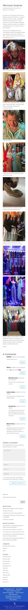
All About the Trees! (8, 511)
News (4, 550)
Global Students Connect (9, 546)
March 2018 (6, 572)
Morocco (5, 10)
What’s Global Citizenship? (13, 591)
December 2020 (7, 556)
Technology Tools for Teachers (13, 596)
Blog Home (5, 494)
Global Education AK (9, 589)
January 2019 (6, 563)
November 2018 (7, 566)
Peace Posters (13, 599)
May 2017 (5, 577)
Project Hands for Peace (18, 532)
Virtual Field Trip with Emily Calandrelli (12, 513)
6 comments (11, 10)
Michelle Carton (13, 378)
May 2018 (5, 568)
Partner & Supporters (8, 592)
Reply (22, 362)
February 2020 (6, 559)
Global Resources (13, 594)
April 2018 (5, 570)
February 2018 (6, 575)
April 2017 (5, 579)
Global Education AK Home (9, 497)
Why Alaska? (19, 589)
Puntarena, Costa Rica (8, 519)
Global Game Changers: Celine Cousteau (13, 508)
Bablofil (9, 357)
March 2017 (6, 582)
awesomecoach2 (8, 8)
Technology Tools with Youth (13, 598)
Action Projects (20, 592)
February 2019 (6, 561)
